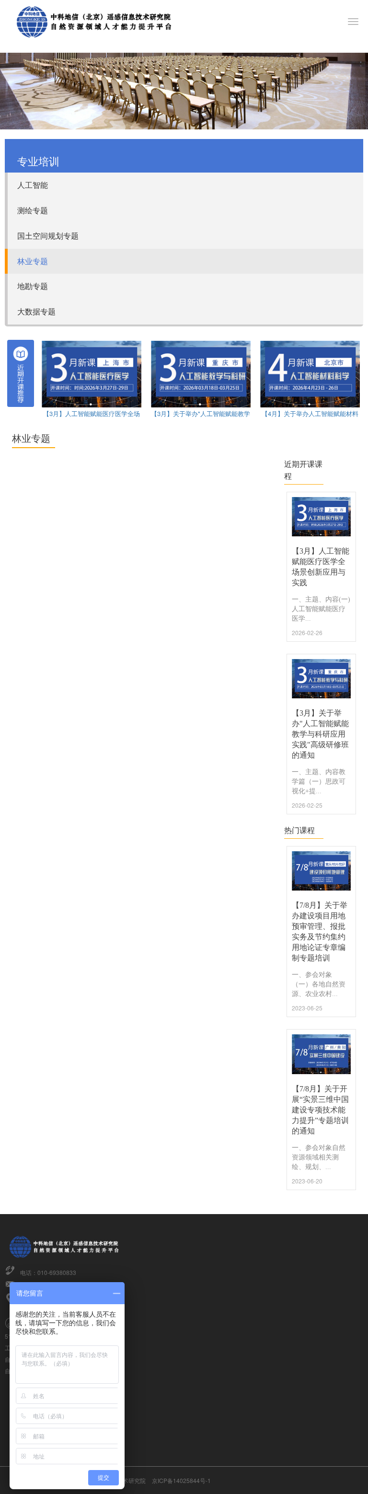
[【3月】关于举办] (201, 373)
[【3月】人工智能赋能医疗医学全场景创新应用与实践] (91, 373)
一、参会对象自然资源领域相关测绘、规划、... (318, 1157)
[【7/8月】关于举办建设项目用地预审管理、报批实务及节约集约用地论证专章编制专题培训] (321, 871)
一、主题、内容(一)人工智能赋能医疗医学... (321, 609)
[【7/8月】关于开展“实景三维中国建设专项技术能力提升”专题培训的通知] (321, 1054)
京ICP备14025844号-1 (181, 1480)
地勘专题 (32, 285)
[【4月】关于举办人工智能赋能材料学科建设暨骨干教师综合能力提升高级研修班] (310, 373)
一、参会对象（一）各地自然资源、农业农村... (318, 984)
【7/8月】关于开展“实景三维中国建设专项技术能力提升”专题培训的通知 (320, 1110)
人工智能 (32, 184)
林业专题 (32, 260)
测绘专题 (32, 210)
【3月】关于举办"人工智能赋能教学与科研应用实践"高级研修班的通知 (320, 734)
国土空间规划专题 (48, 235)
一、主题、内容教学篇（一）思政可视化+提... (318, 781)
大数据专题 (36, 311)
